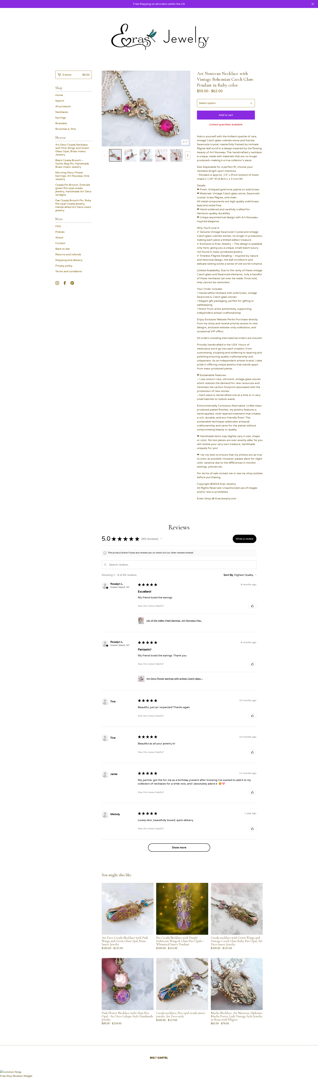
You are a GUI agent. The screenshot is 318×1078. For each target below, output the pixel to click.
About (59, 237)
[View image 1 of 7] (115, 155)
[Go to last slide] (106, 108)
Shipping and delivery (68, 260)
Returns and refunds (68, 254)
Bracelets (61, 123)
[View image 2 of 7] (130, 155)
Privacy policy (64, 265)
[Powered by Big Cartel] (159, 1057)
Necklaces (61, 112)
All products (63, 106)
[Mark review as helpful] (252, 606)
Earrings (60, 117)
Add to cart (226, 115)
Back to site (62, 249)
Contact (60, 243)
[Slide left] (104, 155)
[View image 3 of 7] (146, 155)
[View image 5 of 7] (176, 155)
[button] (161, 539)
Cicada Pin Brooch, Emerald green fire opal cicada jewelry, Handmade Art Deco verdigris (73, 189)
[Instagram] (57, 283)
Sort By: (229, 575)
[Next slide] (185, 108)
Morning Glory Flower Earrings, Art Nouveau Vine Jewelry (72, 176)
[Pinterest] (72, 283)
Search (59, 100)
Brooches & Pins (65, 129)
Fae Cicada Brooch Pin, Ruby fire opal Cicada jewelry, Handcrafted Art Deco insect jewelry (73, 205)
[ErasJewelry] (159, 36)
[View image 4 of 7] (161, 155)
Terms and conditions (68, 271)
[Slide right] (187, 155)
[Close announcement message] (312, 4)
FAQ (58, 226)
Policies (60, 232)
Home (59, 95)
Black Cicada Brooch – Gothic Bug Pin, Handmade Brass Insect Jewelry (72, 164)
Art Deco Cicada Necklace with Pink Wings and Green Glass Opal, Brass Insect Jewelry (72, 149)
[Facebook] (65, 283)
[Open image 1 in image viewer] (146, 108)
